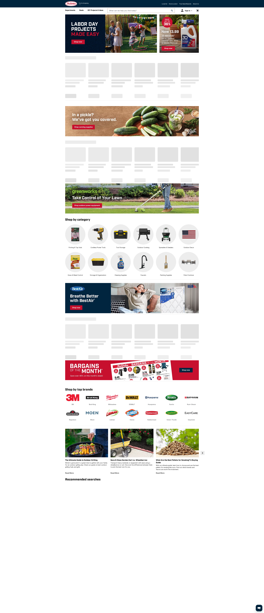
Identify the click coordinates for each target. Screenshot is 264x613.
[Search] (172, 11)
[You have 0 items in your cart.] (197, 10)
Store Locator (173, 4)
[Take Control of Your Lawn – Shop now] (132, 198)
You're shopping (83, 3)
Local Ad (164, 4)
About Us (196, 4)
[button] (186, 10)
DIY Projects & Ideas (95, 10)
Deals (81, 10)
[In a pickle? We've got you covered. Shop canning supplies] (132, 121)
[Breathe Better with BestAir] (132, 298)
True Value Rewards (185, 4)
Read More (69, 473)
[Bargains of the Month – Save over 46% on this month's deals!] (132, 370)
